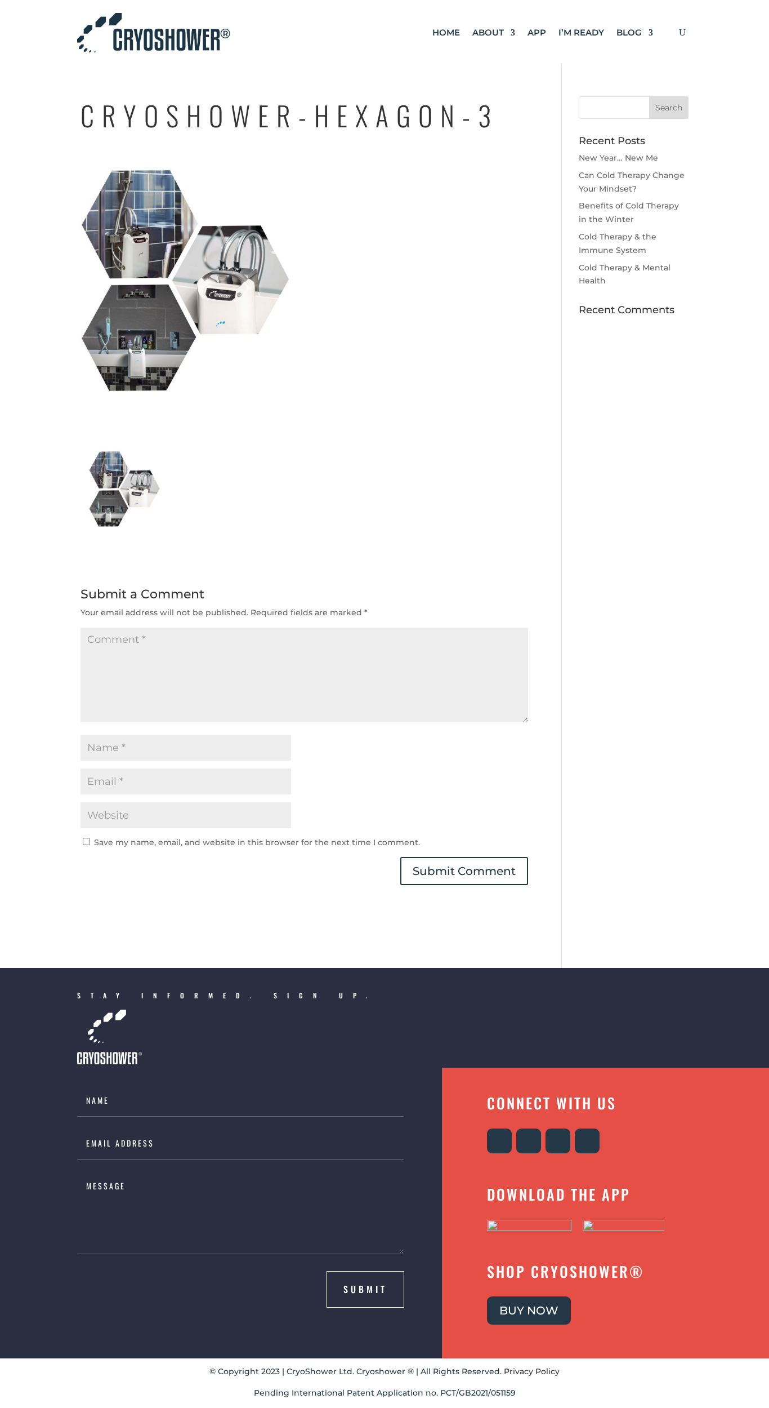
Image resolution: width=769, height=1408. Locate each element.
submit (365, 1289)
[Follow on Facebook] (528, 1141)
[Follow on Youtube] (558, 1141)
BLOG (629, 32)
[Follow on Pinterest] (587, 1141)
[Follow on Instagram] (499, 1141)
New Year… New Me (618, 158)
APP (536, 32)
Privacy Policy (532, 1371)
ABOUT (488, 32)
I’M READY (581, 32)
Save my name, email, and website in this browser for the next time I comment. (257, 842)
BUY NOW (528, 1310)
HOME (446, 32)
